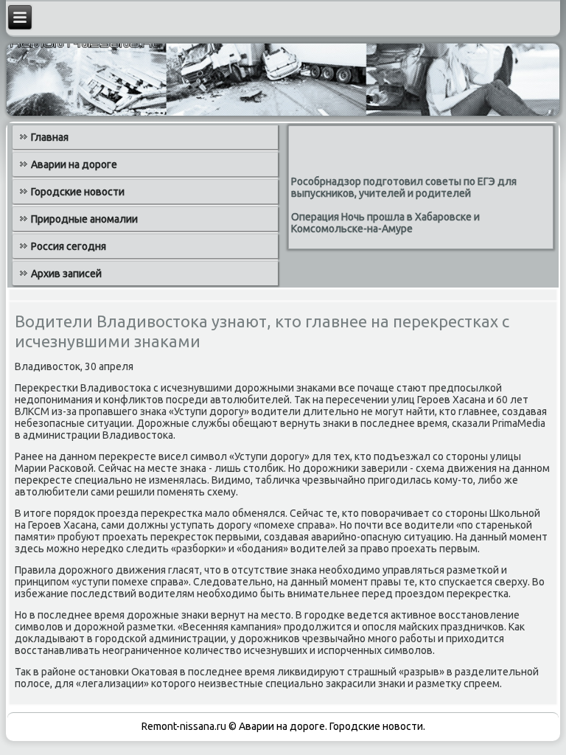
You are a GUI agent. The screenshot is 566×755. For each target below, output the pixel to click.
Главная (50, 137)
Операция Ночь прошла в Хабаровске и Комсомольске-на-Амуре (385, 222)
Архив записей (66, 273)
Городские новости (78, 192)
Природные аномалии (84, 219)
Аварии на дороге (74, 164)
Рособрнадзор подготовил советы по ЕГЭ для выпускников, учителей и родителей (404, 187)
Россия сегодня (68, 246)
